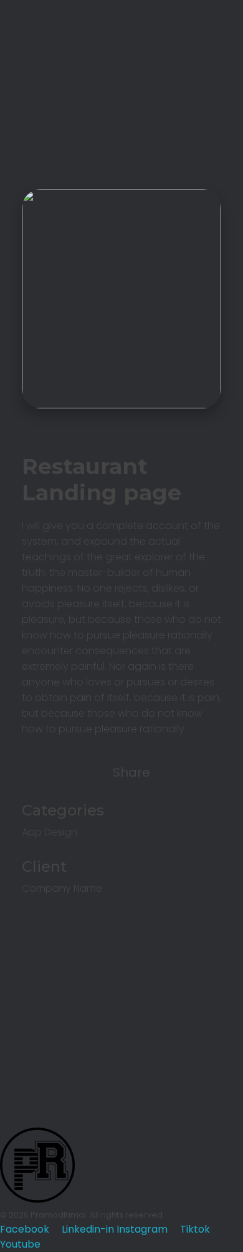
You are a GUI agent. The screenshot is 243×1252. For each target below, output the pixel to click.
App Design (49, 832)
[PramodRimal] (37, 37)
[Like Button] (34, 772)
